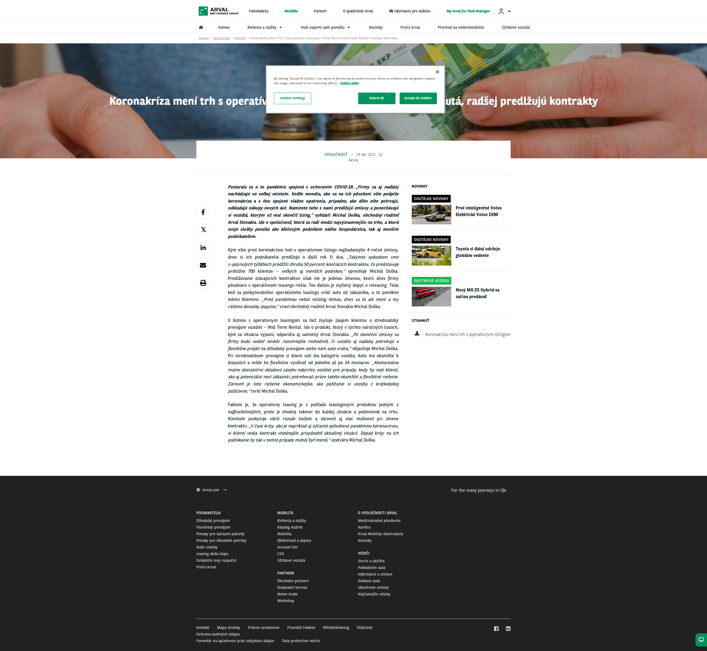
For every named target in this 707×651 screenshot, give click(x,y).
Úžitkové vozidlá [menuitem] (516, 27)
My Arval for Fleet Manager (468, 11)
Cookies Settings (292, 98)
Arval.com (211, 490)
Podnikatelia (258, 11)
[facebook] (496, 628)
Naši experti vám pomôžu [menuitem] (323, 27)
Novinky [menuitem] (376, 27)
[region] (355, 89)
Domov (204, 38)
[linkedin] (508, 628)
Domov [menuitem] (224, 27)
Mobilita (291, 11)
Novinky (240, 38)
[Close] (437, 72)
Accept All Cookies (418, 98)
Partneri (320, 11)
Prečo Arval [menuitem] (410, 27)
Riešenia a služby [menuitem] (262, 27)
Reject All (377, 98)
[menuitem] (504, 11)
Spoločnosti (221, 38)
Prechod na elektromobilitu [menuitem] (461, 27)
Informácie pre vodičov (412, 11)
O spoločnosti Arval (358, 11)
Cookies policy (349, 83)
